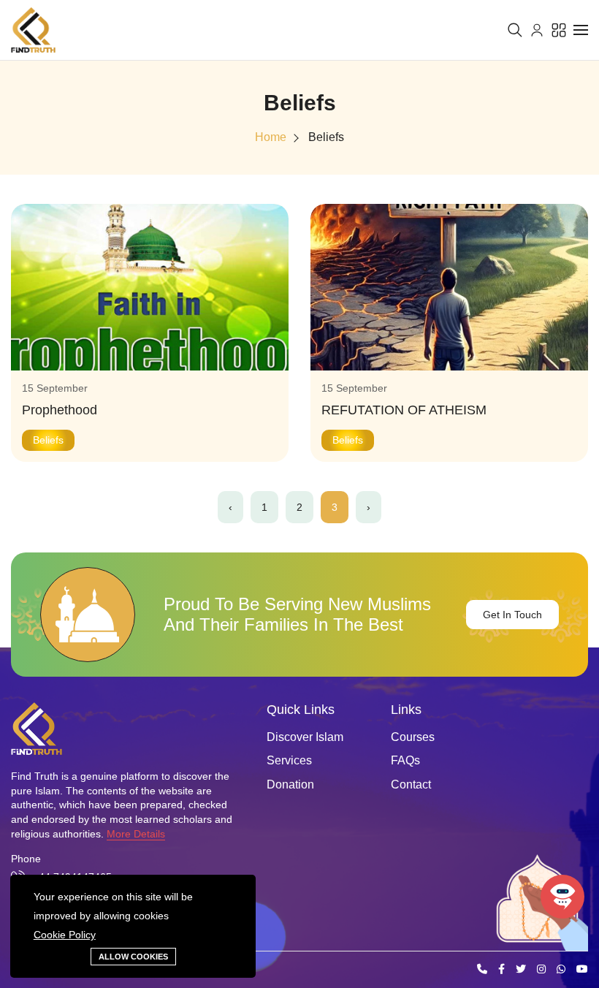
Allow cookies (133, 956)
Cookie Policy (65, 934)
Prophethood (59, 410)
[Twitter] (521, 969)
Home (270, 137)
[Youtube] (582, 969)
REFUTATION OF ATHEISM (404, 410)
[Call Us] (482, 969)
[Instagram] (541, 969)
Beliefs (326, 137)
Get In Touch (512, 614)
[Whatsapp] (561, 969)
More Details (136, 834)
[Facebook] (501, 969)
